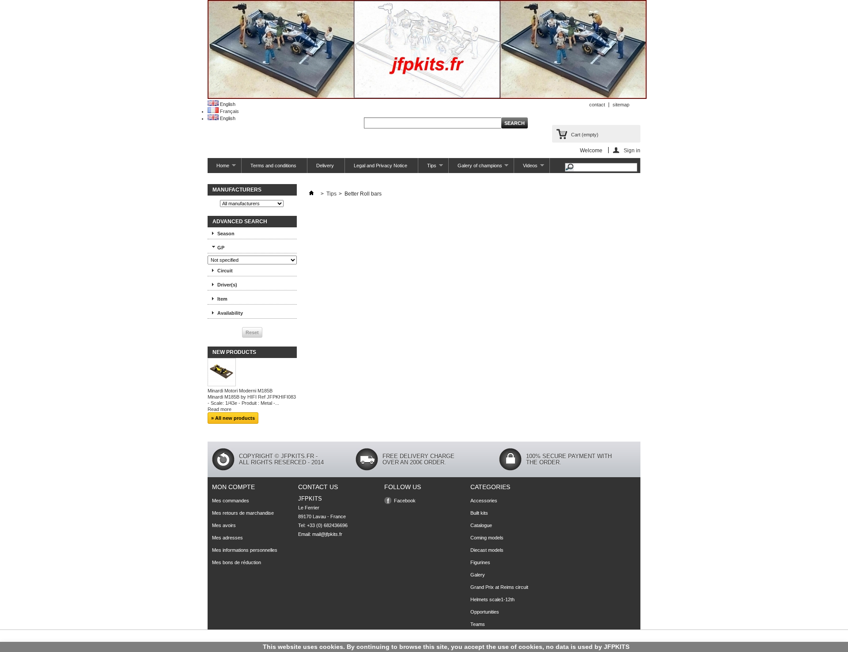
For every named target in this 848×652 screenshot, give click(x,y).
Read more (219, 409)
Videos (526, 168)
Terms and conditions (273, 165)
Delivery (325, 165)
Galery (477, 574)
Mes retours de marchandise (243, 513)
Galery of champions (475, 168)
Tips (427, 168)
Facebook (405, 500)
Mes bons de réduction (236, 562)
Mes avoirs (224, 525)
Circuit (225, 270)
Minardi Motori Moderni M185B (240, 390)
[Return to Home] (311, 194)
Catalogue (481, 525)
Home (218, 168)
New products (234, 352)
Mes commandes (230, 500)
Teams (477, 624)
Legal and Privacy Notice (380, 165)
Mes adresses (227, 537)
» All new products (233, 418)
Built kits (479, 513)
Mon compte (233, 486)
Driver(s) (227, 284)
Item (222, 299)
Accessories (483, 500)
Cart (584, 134)
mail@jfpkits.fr (327, 534)
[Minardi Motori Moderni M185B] (222, 373)
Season (226, 233)
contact (597, 104)
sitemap (621, 104)
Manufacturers (236, 190)
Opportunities (484, 611)
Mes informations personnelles (244, 550)
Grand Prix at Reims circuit (499, 587)
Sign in (632, 150)
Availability (230, 313)
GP (220, 247)
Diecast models (487, 550)
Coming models (487, 537)
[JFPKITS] (427, 97)
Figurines (480, 562)
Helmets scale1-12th (492, 599)
